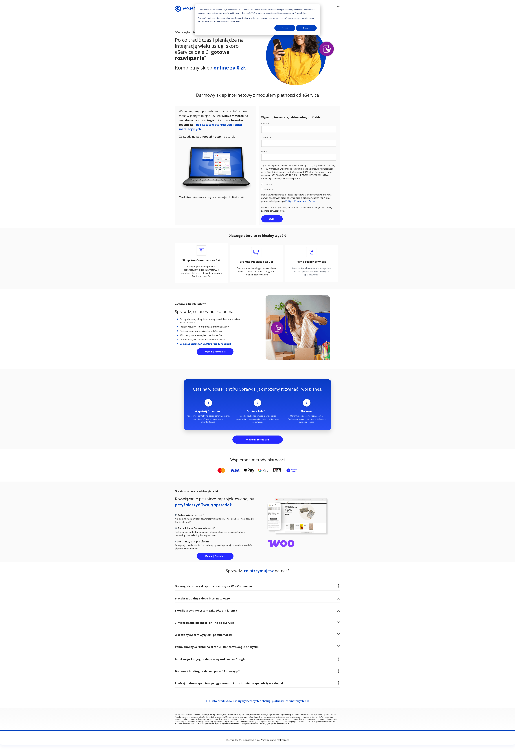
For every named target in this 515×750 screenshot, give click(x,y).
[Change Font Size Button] (338, 6)
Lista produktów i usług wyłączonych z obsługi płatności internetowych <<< (259, 701)
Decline (306, 28)
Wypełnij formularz (215, 351)
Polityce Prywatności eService (301, 201)
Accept (285, 28)
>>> (208, 701)
